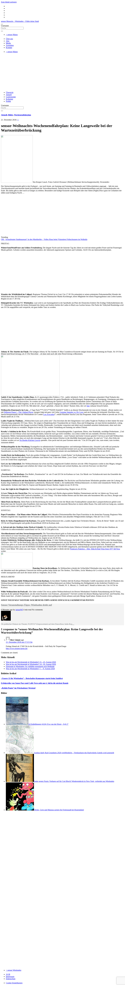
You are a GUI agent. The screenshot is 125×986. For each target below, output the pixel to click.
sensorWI (19, 610)
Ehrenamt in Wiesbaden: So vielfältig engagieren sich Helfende (30, 666)
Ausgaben (10, 45)
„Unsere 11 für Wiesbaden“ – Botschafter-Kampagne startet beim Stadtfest (32, 678)
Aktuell (9, 95)
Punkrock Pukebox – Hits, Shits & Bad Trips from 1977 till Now (95, 549)
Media (8, 43)
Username (5, 26)
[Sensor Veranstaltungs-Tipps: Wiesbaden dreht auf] (6, 620)
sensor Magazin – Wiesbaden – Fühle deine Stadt (20, 21)
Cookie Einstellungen (14, 983)
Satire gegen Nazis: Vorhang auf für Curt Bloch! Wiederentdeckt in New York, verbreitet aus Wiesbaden (74, 781)
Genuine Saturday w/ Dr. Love (71, 412)
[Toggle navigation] (2, 24)
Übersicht (9, 92)
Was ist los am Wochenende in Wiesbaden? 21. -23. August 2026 (31, 662)
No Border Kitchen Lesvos (29, 440)
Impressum (10, 977)
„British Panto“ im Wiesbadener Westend (18, 688)
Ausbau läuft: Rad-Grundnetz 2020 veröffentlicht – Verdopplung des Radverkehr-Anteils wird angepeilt (74, 753)
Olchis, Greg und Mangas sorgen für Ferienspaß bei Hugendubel (59, 810)
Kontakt (9, 47)
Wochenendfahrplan (22, 115)
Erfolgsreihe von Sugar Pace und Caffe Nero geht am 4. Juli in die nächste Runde (34, 683)
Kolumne (9, 99)
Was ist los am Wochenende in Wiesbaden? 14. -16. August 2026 (31, 664)
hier (88, 406)
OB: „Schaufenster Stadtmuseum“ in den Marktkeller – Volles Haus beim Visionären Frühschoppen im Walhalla (44, 239)
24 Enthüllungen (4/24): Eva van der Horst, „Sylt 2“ (48, 724)
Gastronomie (11, 97)
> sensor (12, 35)
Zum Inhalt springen (9, 2)
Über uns (9, 39)
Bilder (10, 115)
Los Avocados (48, 414)
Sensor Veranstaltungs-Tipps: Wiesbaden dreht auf (26, 605)
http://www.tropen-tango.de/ (17, 648)
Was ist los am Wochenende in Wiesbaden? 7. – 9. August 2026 (30, 669)
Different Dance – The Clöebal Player (18, 412)
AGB (8, 974)
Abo (7, 41)
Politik (8, 101)
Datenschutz (10, 979)
